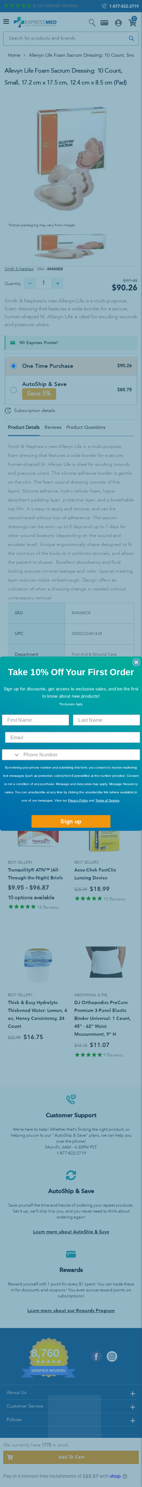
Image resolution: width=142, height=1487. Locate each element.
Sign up (70, 821)
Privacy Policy (78, 800)
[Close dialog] (136, 662)
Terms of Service (107, 800)
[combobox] (11, 754)
